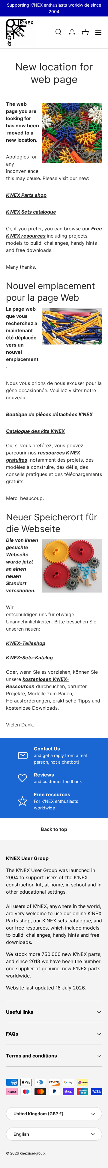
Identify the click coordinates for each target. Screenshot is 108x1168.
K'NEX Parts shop (26, 195)
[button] (85, 32)
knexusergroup (32, 1153)
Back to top (54, 829)
